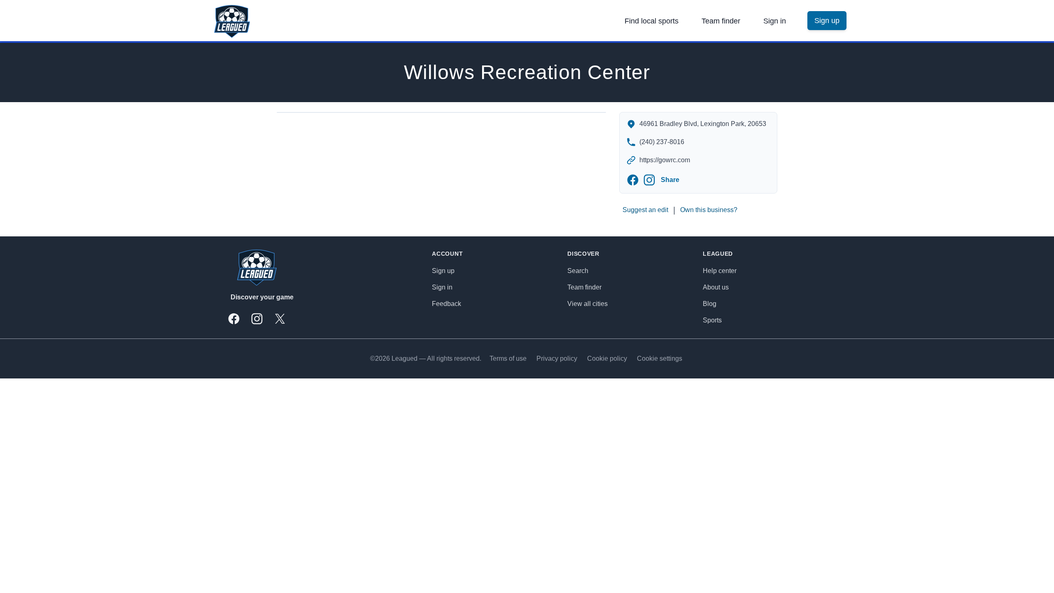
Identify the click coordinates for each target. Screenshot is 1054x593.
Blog (709, 303)
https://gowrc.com (664, 159)
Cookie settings (659, 358)
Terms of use (508, 358)
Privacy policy (556, 358)
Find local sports (652, 21)
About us (716, 287)
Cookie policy (607, 358)
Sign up (443, 270)
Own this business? (708, 209)
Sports (712, 320)
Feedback (446, 303)
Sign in (774, 21)
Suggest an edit (645, 209)
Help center (720, 270)
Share (670, 179)
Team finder (721, 21)
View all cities (587, 303)
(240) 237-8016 (661, 141)
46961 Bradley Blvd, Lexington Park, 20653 (702, 123)
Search (577, 270)
